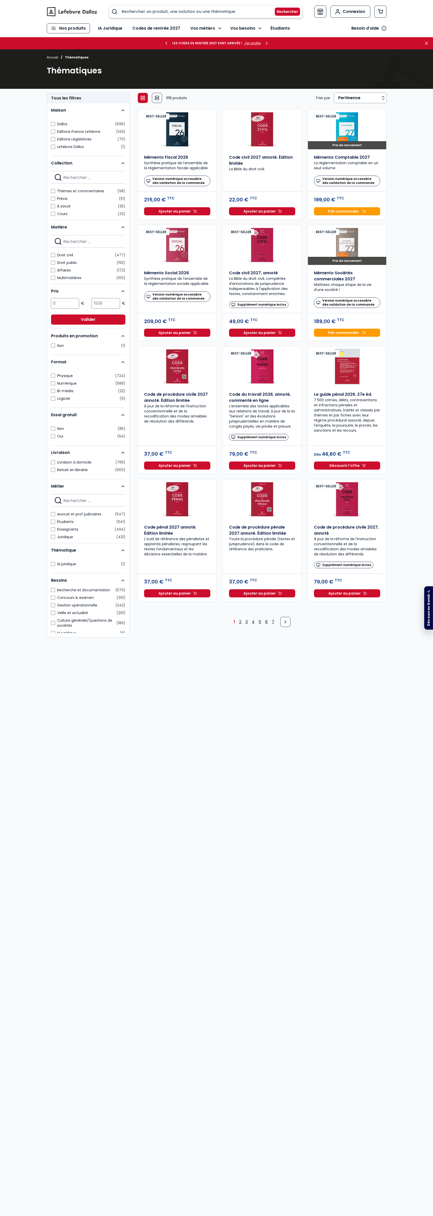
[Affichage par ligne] (157, 98)
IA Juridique (110, 28)
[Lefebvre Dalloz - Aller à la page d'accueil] (72, 12)
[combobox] (205, 12)
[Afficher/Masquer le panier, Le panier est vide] (380, 12)
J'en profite (252, 43)
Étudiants (280, 28)
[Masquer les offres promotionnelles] (428, 43)
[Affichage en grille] (143, 98)
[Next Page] (285, 622)
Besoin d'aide (365, 28)
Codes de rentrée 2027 (156, 28)
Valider (88, 319)
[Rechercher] (284, 12)
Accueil (52, 57)
